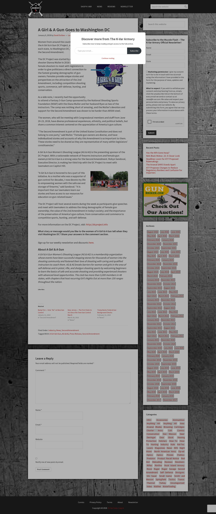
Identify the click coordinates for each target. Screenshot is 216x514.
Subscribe (134, 51)
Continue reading (108, 58)
